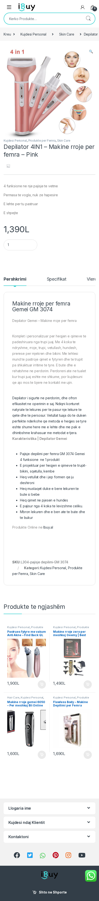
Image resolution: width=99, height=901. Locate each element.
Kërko (88, 18)
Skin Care (66, 34)
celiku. (78, 506)
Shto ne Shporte (53, 892)
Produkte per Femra (42, 140)
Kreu (7, 34)
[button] (91, 51)
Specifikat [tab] (57, 279)
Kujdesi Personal (33, 34)
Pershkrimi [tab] (15, 279)
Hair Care (13, 697)
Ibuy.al (48, 527)
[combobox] (42, 18)
